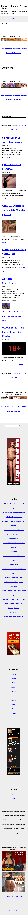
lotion (17, 820)
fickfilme (9, 828)
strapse (12, 824)
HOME (14, 18)
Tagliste (16, 910)
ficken (4, 811)
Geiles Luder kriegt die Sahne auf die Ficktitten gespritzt (13, 210)
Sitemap (11, 910)
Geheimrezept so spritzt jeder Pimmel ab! (14, 599)
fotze (5, 828)
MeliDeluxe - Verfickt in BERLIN (13, 577)
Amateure (13, 678)
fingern (18, 833)
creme (11, 815)
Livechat (13, 696)
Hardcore (13, 687)
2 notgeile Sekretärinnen (13, 534)
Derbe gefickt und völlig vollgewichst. (14, 530)
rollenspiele (9, 811)
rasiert (7, 815)
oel (3, 815)
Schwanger (14, 700)
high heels (22, 820)
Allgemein (13, 674)
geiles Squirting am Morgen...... (14, 517)
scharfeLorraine (13, 538)
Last (16, 129)
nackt (17, 828)
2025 (13, 794)
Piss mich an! (13, 612)
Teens (13, 704)
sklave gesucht (18, 815)
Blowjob (14, 683)
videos (22, 828)
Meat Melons (13, 586)
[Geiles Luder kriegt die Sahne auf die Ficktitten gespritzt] (14, 226)
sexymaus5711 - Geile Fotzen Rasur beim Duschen (13, 332)
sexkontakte (11, 820)
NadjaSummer (14, 551)
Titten (13, 709)
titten (7, 824)
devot (4, 824)
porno (13, 833)
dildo (14, 828)
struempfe (22, 824)
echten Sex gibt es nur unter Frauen (13, 616)
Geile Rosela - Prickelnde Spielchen (13, 582)
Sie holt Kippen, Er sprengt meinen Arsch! (14, 512)
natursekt (16, 811)
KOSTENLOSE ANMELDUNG (14, 896)
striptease (22, 811)
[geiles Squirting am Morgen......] (14, 181)
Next (11, 129)
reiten (9, 833)
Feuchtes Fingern (13, 564)
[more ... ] (9, 157)
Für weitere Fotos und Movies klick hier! (13, 312)
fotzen (17, 824)
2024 (13, 798)
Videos (14, 713)
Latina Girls (14, 691)
